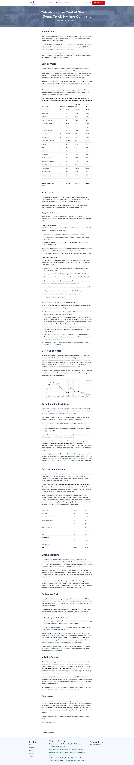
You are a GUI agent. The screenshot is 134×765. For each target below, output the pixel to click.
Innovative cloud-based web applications (53, 633)
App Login (31, 753)
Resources (59, 2)
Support (31, 756)
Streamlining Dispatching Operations (60, 648)
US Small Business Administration (68, 458)
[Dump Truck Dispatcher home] (32, 3)
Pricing (67, 2)
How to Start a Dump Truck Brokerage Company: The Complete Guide (66, 749)
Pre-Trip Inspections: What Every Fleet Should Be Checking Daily (65, 757)
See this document (64, 623)
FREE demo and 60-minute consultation (53, 710)
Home (30, 744)
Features (50, 2)
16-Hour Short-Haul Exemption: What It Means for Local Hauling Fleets (66, 760)
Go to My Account (86, 2)
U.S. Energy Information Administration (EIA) (63, 358)
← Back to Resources (48, 732)
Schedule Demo (98, 2)
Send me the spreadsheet (49, 722)
